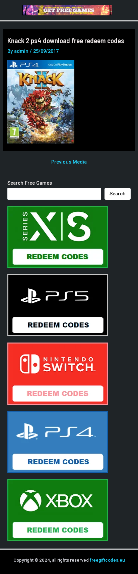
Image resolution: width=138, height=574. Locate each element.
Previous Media (69, 162)
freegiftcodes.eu (107, 560)
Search (118, 194)
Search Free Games (29, 183)
